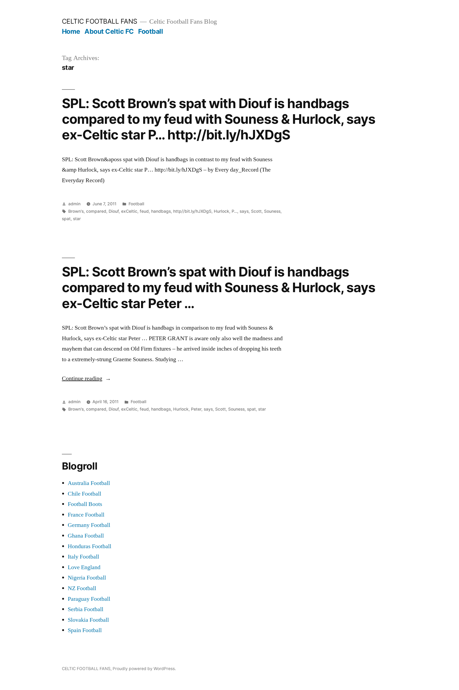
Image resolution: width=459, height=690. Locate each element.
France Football (86, 514)
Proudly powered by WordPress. (144, 668)
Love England (84, 567)
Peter (196, 409)
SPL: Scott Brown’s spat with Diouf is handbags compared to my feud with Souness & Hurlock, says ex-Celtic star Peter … (218, 287)
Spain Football (85, 630)
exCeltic (129, 211)
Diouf (114, 211)
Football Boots (85, 504)
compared (96, 211)
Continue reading (86, 378)
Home (71, 31)
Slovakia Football (88, 620)
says (244, 211)
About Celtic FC (109, 31)
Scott (256, 211)
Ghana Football (86, 535)
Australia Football (89, 483)
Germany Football (89, 525)
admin (74, 203)
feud (144, 211)
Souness (272, 211)
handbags (161, 211)
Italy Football (83, 556)
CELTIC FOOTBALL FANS (99, 21)
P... (234, 211)
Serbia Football (85, 609)
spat (66, 218)
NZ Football (82, 588)
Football (150, 31)
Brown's (76, 211)
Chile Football (84, 493)
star (77, 218)
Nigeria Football (87, 577)
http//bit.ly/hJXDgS (192, 211)
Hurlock (221, 211)
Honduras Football (89, 546)
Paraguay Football (89, 599)
